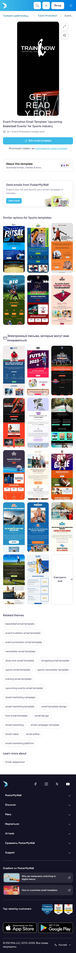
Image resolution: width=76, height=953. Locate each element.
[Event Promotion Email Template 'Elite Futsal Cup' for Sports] (14, 248)
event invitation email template (23, 633)
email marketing (14, 724)
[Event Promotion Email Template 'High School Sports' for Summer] (38, 475)
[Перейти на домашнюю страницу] (4, 5)
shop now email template (19, 660)
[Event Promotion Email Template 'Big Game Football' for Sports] (62, 371)
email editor (33, 734)
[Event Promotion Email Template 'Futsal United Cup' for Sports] (38, 248)
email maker (12, 734)
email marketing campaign (20, 697)
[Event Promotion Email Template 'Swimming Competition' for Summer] (62, 527)
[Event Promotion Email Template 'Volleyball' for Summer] (38, 423)
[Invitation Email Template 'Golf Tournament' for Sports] (14, 579)
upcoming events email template (24, 688)
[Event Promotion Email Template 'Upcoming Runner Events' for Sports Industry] (62, 423)
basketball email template (19, 623)
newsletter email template (20, 651)
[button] (64, 26)
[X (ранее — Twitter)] (57, 784)
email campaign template (45, 724)
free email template (16, 715)
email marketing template (19, 706)
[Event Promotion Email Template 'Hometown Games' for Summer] (38, 527)
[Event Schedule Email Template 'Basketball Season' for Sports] (38, 579)
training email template (18, 679)
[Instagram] (46, 784)
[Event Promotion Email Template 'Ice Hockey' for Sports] (14, 371)
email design (42, 715)
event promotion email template (23, 642)
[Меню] (71, 5)
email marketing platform (19, 743)
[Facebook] (35, 784)
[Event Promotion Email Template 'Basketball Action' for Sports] (62, 248)
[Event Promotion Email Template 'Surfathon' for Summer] (14, 527)
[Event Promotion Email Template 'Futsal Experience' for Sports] (38, 371)
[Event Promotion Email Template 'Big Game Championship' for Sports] (14, 423)
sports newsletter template (53, 669)
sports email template (17, 669)
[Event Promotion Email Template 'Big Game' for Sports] (38, 300)
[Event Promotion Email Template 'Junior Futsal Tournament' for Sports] (62, 300)
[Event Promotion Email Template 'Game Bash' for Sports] (62, 475)
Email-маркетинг (15, 762)
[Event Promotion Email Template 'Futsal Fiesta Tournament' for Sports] (14, 475)
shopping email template (55, 660)
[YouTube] (68, 784)
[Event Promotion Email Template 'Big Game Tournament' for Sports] (14, 300)
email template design (54, 706)
